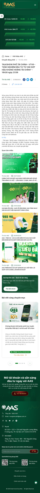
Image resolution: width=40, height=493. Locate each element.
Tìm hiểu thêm (19, 355)
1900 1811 (15, 413)
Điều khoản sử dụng (20, 476)
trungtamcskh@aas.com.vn (17, 416)
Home (7, 56)
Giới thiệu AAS (18, 56)
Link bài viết (18, 84)
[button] (10, 363)
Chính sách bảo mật (20, 481)
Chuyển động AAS (8, 60)
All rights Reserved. (29, 488)
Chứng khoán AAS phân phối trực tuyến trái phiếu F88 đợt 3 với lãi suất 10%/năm (19, 327)
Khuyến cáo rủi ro (20, 471)
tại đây (4, 137)
